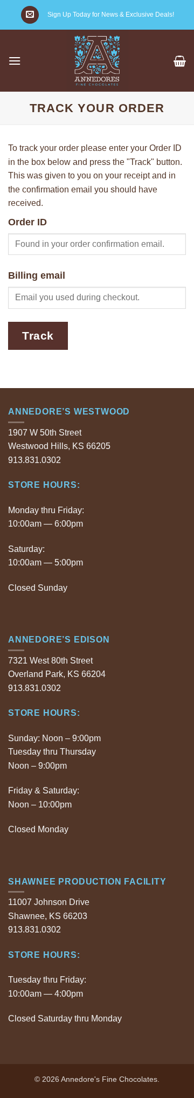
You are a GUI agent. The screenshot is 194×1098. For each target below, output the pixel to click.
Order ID (27, 222)
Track (38, 335)
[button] (30, 15)
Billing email (36, 275)
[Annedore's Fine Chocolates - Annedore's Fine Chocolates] (97, 61)
